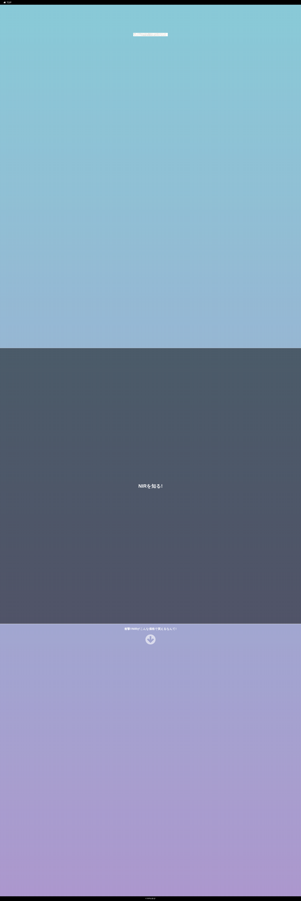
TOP (8, 2)
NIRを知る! (150, 486)
